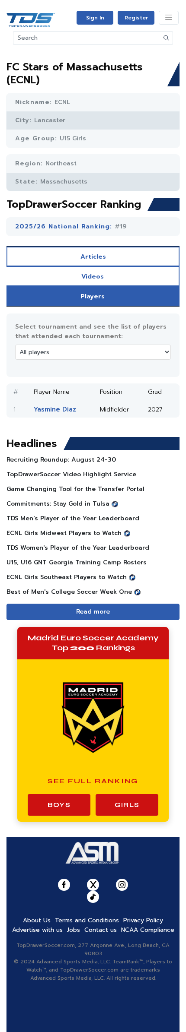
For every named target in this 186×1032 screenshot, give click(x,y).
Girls (127, 805)
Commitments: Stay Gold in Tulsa (57, 503)
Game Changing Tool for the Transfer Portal (75, 489)
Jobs (73, 929)
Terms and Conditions (87, 920)
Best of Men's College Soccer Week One (69, 591)
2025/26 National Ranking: (65, 226)
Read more (93, 611)
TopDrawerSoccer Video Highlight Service (71, 474)
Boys (59, 805)
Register (136, 18)
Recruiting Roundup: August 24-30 (61, 459)
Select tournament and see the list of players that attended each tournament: (91, 331)
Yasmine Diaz (55, 409)
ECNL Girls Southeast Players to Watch (66, 577)
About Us (37, 920)
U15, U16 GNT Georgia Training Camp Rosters (76, 562)
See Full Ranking (93, 781)
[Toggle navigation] (169, 18)
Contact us (100, 929)
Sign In (95, 18)
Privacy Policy (143, 920)
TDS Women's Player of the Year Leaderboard (77, 547)
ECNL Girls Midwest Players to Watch (64, 533)
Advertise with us (37, 929)
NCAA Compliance (147, 929)
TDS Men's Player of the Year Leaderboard (72, 518)
